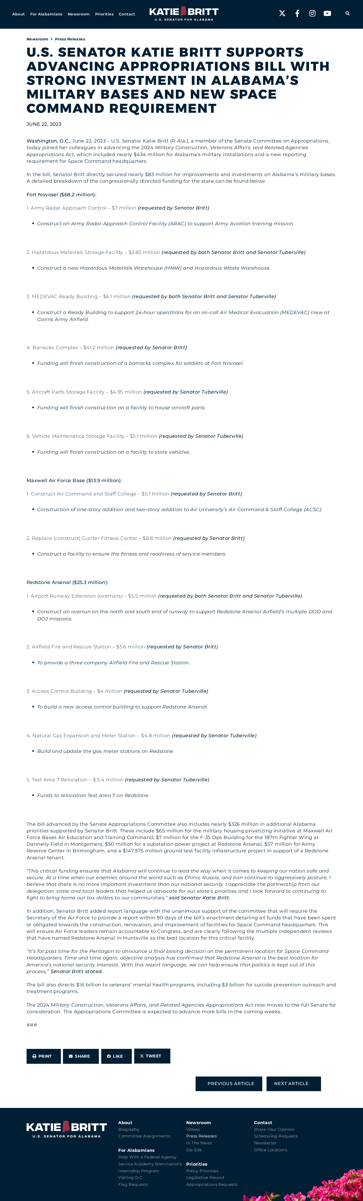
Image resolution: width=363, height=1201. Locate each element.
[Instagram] (312, 13)
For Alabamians (136, 1150)
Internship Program (138, 1171)
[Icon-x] (282, 13)
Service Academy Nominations (150, 1164)
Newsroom (38, 39)
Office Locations (270, 1150)
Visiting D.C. (130, 1177)
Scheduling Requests (276, 1136)
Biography (129, 1129)
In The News (199, 1143)
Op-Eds (194, 1150)
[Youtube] (327, 13)
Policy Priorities (202, 1171)
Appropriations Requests (212, 1184)
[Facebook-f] (297, 13)
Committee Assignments (144, 1136)
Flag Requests (133, 1184)
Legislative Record (205, 1177)
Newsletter (265, 1143)
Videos (193, 1129)
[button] (18, 14)
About (125, 1122)
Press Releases (70, 39)
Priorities (197, 1164)
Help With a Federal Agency (147, 1157)
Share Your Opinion (274, 1129)
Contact (263, 1122)
